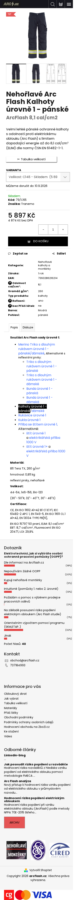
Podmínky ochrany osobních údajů (28, 722)
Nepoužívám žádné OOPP (22, 571)
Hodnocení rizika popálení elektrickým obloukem (34, 800)
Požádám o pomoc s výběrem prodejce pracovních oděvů (32, 599)
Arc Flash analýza (17, 781)
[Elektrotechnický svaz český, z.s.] (38, 850)
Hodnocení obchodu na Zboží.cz (27, 727)
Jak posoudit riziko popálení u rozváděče (36, 764)
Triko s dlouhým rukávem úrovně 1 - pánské (41, 366)
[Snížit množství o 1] (43, 229)
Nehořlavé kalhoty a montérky (45, 265)
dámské (38, 353)
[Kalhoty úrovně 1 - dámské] (44, 411)
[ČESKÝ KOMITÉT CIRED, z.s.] (59, 850)
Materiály (10, 708)
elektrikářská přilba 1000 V (43, 439)
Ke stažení (11, 731)
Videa (8, 736)
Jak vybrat (11, 699)
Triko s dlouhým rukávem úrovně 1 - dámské (41, 379)
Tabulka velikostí (15, 703)
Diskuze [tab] (28, 327)
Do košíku (40, 241)
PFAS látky (11, 713)
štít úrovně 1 (36, 433)
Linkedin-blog (15, 755)
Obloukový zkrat (15, 694)
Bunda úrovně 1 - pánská (39, 390)
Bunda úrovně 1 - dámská (39, 399)
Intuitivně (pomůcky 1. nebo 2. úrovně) (31, 589)
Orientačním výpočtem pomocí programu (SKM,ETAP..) (34, 625)
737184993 (17, 665)
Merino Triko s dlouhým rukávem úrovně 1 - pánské (36, 349)
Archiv (14, 822)
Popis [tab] (14, 327)
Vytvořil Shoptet (40, 870)
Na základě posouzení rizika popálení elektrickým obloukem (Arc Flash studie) (32, 612)
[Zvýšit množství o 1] (63, 229)
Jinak (7, 636)
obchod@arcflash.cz (24, 660)
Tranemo (27, 204)
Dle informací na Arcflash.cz (24, 563)
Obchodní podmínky (18, 717)
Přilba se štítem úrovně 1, (38, 424)
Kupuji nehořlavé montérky (23, 580)
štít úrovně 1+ (37, 446)
